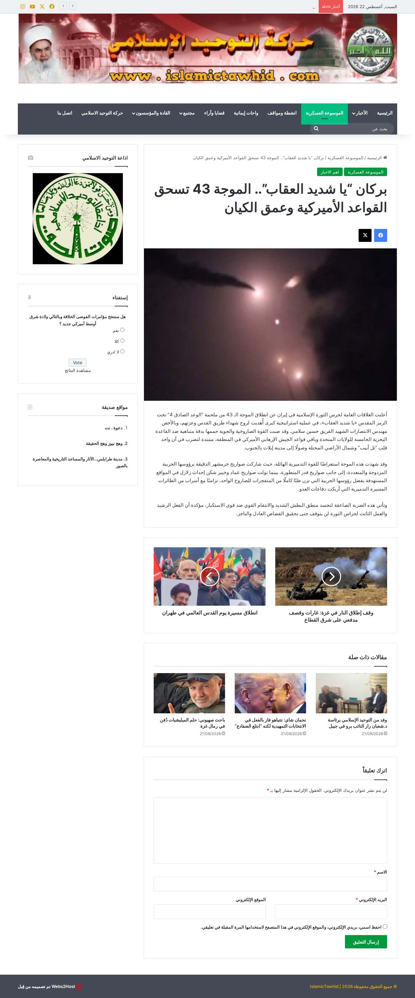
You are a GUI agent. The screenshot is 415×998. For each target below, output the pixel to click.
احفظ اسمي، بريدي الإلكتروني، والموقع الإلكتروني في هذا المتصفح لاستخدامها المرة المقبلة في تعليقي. (291, 927)
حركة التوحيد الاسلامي (102, 113)
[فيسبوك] (380, 235)
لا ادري (113, 351)
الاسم (380, 871)
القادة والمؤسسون (153, 113)
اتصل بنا (64, 113)
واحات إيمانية (246, 113)
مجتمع (189, 113)
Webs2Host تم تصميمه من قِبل (46, 986)
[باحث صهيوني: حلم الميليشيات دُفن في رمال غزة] (189, 693)
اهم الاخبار (330, 171)
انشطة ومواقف (282, 113)
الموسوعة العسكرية (324, 113)
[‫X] (365, 235)
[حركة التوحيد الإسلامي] (207, 49)
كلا (116, 341)
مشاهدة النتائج (78, 370)
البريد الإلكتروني (371, 899)
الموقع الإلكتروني (251, 899)
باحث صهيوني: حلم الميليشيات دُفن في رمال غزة (271, 6)
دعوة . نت (114, 427)
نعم (116, 330)
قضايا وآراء (214, 113)
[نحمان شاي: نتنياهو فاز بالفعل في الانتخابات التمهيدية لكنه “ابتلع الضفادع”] (270, 693)
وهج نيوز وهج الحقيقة (104, 443)
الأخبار (362, 113)
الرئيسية (385, 113)
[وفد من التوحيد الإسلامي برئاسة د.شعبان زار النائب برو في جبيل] (351, 693)
